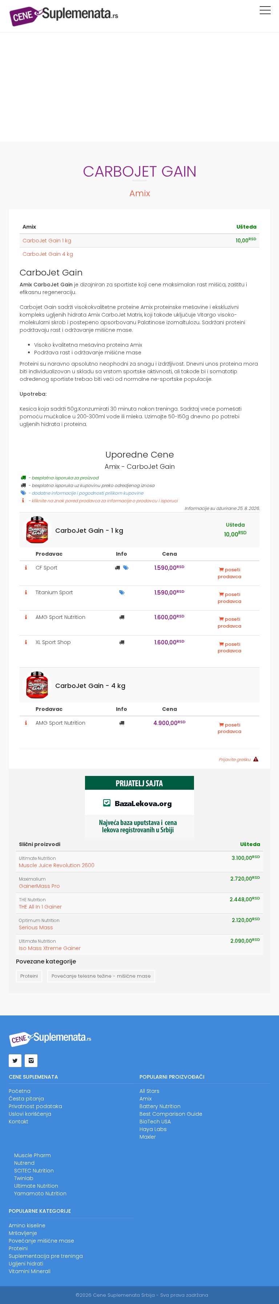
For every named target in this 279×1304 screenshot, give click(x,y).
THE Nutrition (32, 900)
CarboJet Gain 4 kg (48, 254)
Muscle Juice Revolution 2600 (56, 865)
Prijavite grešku (235, 759)
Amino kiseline (27, 1225)
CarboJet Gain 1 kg (47, 240)
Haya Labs (153, 1129)
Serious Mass (36, 927)
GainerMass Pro (39, 886)
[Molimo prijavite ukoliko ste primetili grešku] (255, 759)
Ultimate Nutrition (37, 858)
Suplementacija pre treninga (46, 1256)
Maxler (148, 1136)
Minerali (40, 1271)
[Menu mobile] (265, 11)
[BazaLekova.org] (139, 806)
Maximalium (32, 879)
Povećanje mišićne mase (41, 1240)
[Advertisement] (139, 87)
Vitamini (19, 1271)
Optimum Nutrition (39, 920)
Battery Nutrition (160, 1106)
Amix (139, 193)
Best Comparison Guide (171, 1114)
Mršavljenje (23, 1233)
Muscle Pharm (32, 1155)
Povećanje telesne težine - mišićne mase (101, 976)
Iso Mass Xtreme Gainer (50, 948)
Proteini (29, 976)
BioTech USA (155, 1121)
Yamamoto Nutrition (40, 1193)
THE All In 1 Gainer (40, 906)
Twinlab (23, 1178)
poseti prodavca (229, 573)
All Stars (149, 1091)
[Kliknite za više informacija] (26, 567)
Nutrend (24, 1163)
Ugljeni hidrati (26, 1263)
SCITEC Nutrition (34, 1170)
